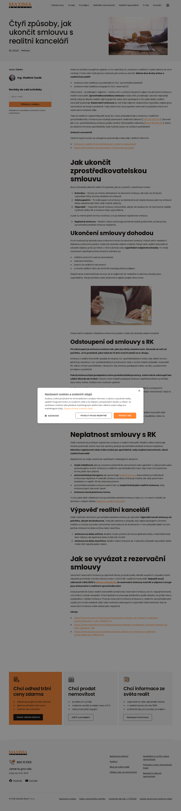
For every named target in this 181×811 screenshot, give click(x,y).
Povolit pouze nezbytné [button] (94, 415)
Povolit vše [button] (125, 415)
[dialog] (90, 405)
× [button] (139, 391)
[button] (52, 415)
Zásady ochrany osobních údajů (78, 408)
